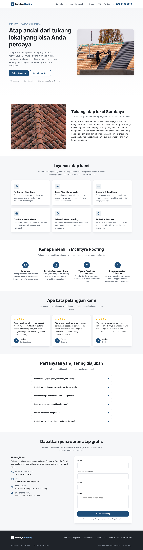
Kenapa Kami (80, 4)
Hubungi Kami (42, 73)
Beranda (59, 4)
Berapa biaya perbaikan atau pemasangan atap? (54, 396)
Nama (79, 461)
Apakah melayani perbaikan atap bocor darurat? (54, 421)
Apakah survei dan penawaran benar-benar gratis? (56, 387)
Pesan (79, 493)
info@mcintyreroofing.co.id (27, 481)
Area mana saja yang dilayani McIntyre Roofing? (54, 379)
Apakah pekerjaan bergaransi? (47, 413)
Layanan (69, 4)
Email (79, 482)
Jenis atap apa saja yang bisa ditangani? (51, 404)
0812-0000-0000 (23, 474)
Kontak (107, 4)
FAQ (99, 4)
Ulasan (92, 4)
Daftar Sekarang (19, 73)
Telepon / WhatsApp (85, 471)
